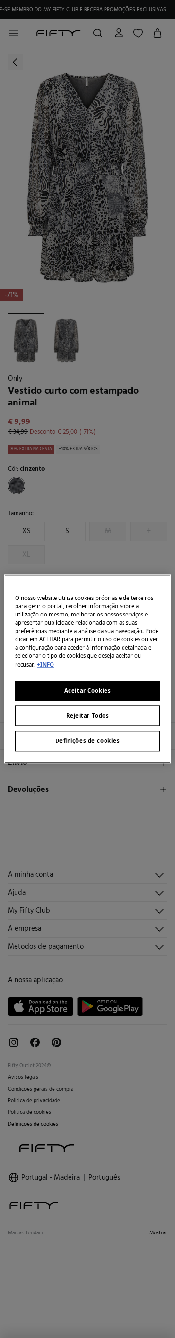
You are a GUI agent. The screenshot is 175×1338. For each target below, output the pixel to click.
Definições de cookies (87, 741)
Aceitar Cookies (87, 690)
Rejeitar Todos (87, 716)
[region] (87, 668)
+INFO (45, 664)
